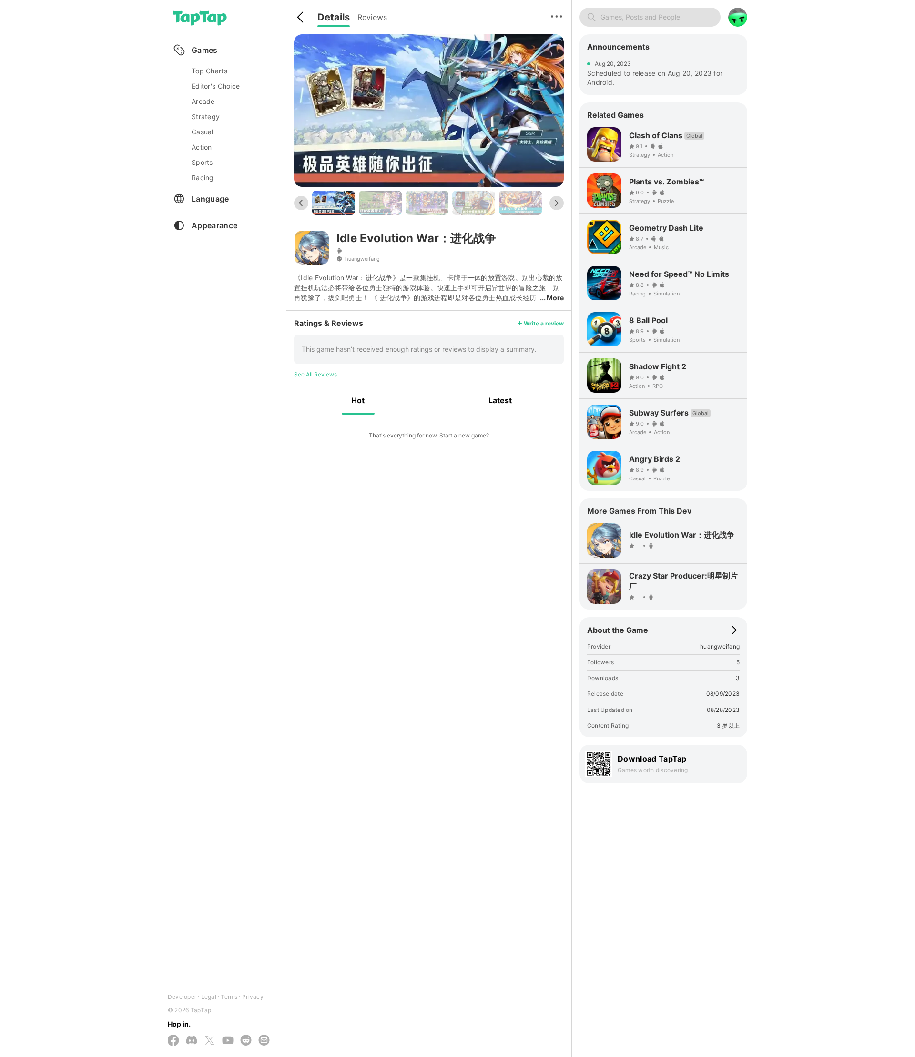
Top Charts (209, 71)
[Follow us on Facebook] (173, 1041)
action (202, 147)
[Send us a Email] (264, 1041)
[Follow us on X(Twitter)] (209, 1041)
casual (203, 132)
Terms (229, 996)
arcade (203, 101)
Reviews (372, 17)
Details (333, 17)
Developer (182, 996)
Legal (208, 996)
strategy (206, 116)
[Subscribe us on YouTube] (228, 1041)
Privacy (253, 996)
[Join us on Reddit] (246, 1041)
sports (202, 162)
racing (203, 177)
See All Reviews (315, 374)
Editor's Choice (216, 86)
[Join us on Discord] (191, 1041)
